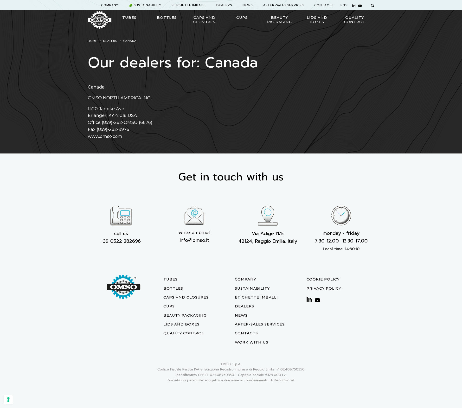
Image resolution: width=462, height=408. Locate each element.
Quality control (354, 19)
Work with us (251, 342)
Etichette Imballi (189, 5)
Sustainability (147, 5)
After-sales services (283, 5)
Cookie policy (323, 279)
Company (109, 5)
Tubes (129, 17)
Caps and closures (204, 19)
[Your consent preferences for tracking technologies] (8, 399)
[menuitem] (109, 5)
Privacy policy (324, 288)
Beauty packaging (279, 19)
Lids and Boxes (317, 19)
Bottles (167, 17)
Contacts (324, 5)
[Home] (99, 20)
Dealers (224, 5)
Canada (129, 41)
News (248, 5)
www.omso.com (105, 136)
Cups (242, 17)
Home (92, 41)
